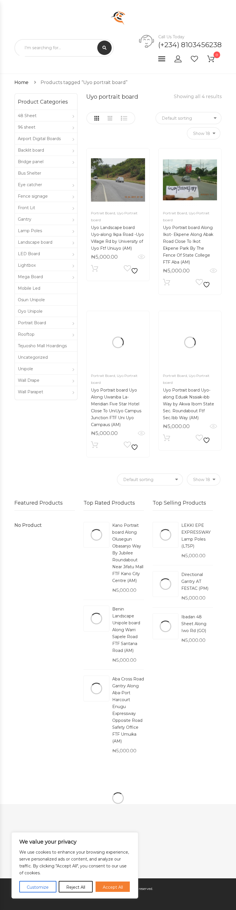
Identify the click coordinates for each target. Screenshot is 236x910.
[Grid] (97, 118)
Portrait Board (103, 213)
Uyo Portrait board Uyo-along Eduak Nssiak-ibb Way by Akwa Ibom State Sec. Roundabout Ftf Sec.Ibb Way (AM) (188, 404)
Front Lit (26, 207)
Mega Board (30, 276)
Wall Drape (28, 380)
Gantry (24, 219)
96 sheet (26, 127)
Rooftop (26, 334)
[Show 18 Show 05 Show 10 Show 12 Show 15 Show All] (203, 133)
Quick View (141, 256)
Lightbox (27, 265)
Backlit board (31, 150)
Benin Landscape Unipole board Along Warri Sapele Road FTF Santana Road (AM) (126, 629)
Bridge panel (30, 161)
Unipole (25, 368)
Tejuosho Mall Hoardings (42, 345)
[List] (124, 118)
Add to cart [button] (94, 269)
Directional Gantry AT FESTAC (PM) (194, 581)
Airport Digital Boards (39, 138)
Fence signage (33, 196)
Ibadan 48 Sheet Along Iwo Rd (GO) (193, 623)
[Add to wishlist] (132, 269)
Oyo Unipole (30, 311)
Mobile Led (29, 288)
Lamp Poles (30, 230)
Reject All (75, 887)
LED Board (29, 253)
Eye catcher (30, 184)
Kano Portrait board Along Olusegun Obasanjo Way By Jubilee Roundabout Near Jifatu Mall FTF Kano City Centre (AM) (127, 553)
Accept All (113, 887)
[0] (214, 60)
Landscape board (35, 242)
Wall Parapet (30, 391)
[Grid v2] (110, 118)
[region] (75, 865)
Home (21, 82)
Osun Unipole (31, 299)
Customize (38, 887)
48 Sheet (27, 115)
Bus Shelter (29, 173)
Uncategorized (33, 357)
